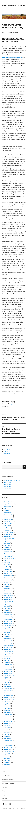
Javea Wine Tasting (10, 393)
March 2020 (7, 530)
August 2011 (7, 727)
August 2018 (7, 560)
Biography (5, 795)
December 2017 (8, 575)
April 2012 (7, 710)
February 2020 (8, 532)
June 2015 (7, 632)
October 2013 (8, 673)
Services (4, 798)
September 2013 (9, 675)
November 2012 (8, 695)
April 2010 (7, 762)
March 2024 (7, 502)
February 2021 (8, 515)
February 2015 (8, 641)
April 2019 (7, 547)
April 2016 (7, 610)
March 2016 (7, 612)
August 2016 (7, 604)
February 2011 (8, 740)
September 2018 (9, 558)
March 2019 (7, 549)
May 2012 (7, 708)
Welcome (5, 772)
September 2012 (9, 699)
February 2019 (8, 552)
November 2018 (8, 554)
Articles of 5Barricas (8, 779)
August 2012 (7, 701)
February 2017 (8, 591)
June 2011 (6, 732)
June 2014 (7, 658)
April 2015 (7, 636)
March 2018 (7, 569)
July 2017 (6, 582)
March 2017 (7, 588)
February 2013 (8, 688)
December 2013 (8, 669)
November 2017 (8, 578)
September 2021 (9, 504)
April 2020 (7, 528)
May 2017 (6, 584)
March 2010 (7, 764)
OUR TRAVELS (8, 482)
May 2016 (7, 608)
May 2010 (7, 760)
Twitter (6, 451)
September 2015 (9, 625)
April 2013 (7, 684)
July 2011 (6, 730)
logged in (13, 404)
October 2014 (8, 649)
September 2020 (9, 521)
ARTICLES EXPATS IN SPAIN (12, 480)
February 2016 (8, 615)
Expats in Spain (7, 776)
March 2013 (7, 686)
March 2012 (7, 712)
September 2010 (9, 751)
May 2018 (7, 565)
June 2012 (7, 706)
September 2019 (9, 538)
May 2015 (7, 634)
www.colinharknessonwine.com (12, 57)
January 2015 (8, 643)
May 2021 (7, 508)
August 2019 (7, 541)
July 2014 (6, 656)
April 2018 (7, 567)
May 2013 (6, 682)
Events (4, 787)
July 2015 (6, 630)
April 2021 (7, 510)
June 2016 (7, 606)
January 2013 (8, 691)
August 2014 (7, 654)
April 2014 (7, 662)
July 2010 (6, 756)
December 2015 (8, 619)
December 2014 (8, 645)
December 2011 (8, 719)
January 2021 (8, 517)
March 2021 (7, 512)
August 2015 (7, 628)
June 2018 (7, 562)
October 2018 (8, 556)
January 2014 (8, 667)
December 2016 (8, 595)
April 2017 (7, 586)
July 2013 (6, 677)
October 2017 (8, 580)
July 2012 (6, 704)
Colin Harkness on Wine (13, 5)
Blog (3, 791)
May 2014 (7, 660)
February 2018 (8, 571)
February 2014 (8, 664)
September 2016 (9, 601)
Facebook (7, 449)
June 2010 (7, 758)
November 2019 (8, 534)
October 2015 (8, 623)
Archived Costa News (8, 783)
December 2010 (8, 745)
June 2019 (7, 543)
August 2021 (7, 506)
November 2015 (8, 621)
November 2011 (8, 721)
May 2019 (7, 545)
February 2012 (8, 714)
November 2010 (8, 747)
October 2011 (8, 723)
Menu (4, 10)
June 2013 (7, 680)
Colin (5, 391)
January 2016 (8, 617)
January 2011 (7, 743)
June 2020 (7, 525)
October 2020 (8, 519)
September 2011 (8, 725)
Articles (18, 391)
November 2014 (8, 647)
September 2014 (9, 651)
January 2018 (8, 573)
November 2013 (8, 671)
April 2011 (7, 736)
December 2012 (8, 693)
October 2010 (8, 749)
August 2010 (7, 754)
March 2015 (7, 638)
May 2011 (6, 734)
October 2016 (8, 599)
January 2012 (8, 717)
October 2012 (8, 697)
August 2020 (8, 523)
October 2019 (8, 536)
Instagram (7, 453)
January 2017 (8, 593)
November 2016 (8, 597)
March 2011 (7, 738)
